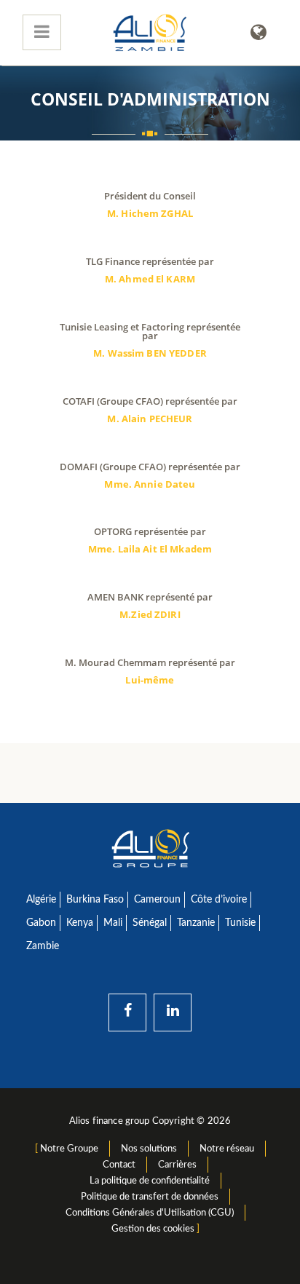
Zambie (42, 946)
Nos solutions (149, 1148)
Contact (119, 1164)
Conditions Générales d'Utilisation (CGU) (150, 1212)
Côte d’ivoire (219, 900)
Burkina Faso (95, 900)
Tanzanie (196, 923)
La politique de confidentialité (150, 1180)
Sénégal (150, 923)
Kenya (79, 923)
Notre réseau (227, 1148)
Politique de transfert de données (149, 1196)
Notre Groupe (69, 1148)
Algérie (41, 900)
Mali (112, 923)
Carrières (177, 1164)
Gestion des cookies (152, 1228)
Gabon (41, 923)
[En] (258, 33)
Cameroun (157, 900)
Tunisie (240, 923)
